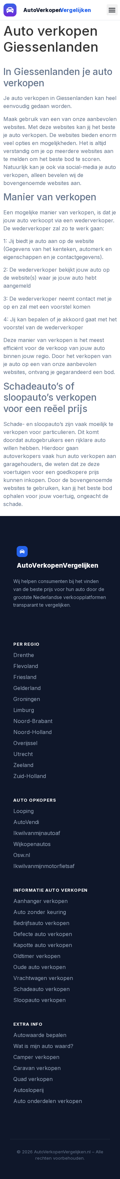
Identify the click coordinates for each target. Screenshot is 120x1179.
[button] (112, 9)
